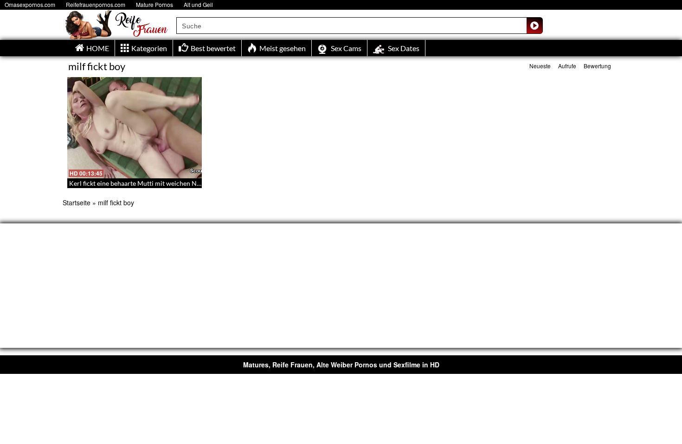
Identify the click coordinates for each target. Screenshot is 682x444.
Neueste (540, 66)
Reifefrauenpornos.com (95, 4)
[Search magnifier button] (534, 25)
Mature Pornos (154, 4)
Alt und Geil (198, 4)
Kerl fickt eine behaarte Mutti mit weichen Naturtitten (147, 183)
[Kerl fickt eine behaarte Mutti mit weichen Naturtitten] (134, 127)
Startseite (76, 202)
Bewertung (597, 66)
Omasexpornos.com (30, 4)
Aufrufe (567, 66)
